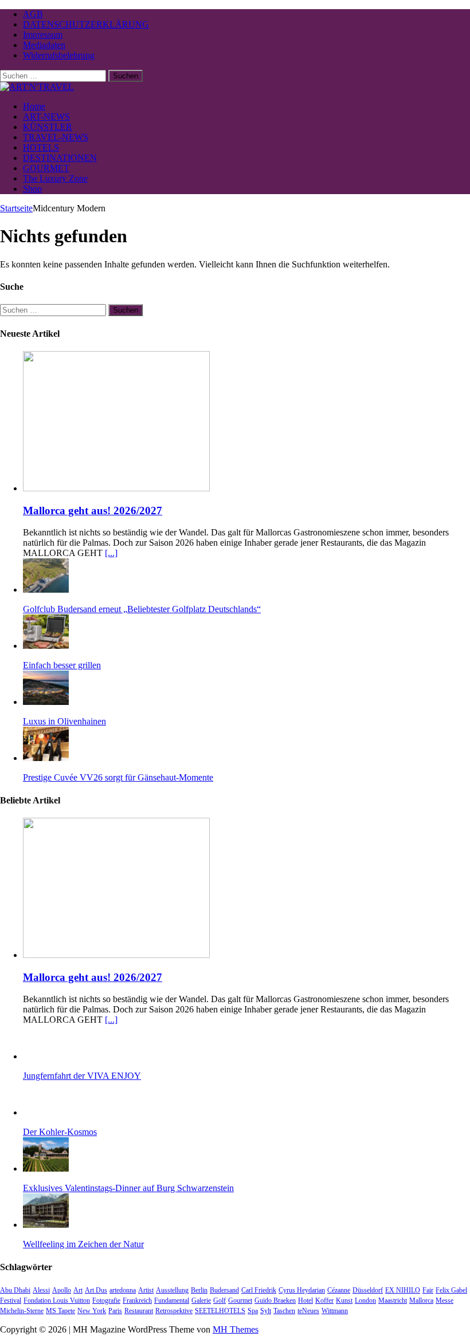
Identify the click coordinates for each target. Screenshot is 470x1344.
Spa (253, 1311)
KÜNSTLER (47, 127)
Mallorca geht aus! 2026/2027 (92, 511)
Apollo (61, 1290)
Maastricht (392, 1300)
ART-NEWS (46, 116)
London (365, 1300)
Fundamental (171, 1300)
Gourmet (240, 1300)
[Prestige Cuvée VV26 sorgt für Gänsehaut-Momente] (46, 758)
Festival (10, 1300)
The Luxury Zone (55, 178)
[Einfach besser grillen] (46, 646)
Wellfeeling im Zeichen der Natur (83, 1244)
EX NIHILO (402, 1290)
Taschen (284, 1311)
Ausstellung (172, 1290)
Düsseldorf (367, 1290)
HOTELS (41, 147)
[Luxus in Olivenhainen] (46, 702)
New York (91, 1311)
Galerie (201, 1300)
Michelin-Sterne (22, 1311)
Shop (32, 189)
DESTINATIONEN (60, 158)
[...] (111, 553)
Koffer (324, 1300)
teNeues (308, 1311)
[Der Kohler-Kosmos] (46, 1112)
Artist (146, 1290)
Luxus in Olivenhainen (64, 721)
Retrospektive (174, 1311)
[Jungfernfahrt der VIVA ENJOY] (46, 1056)
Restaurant (138, 1311)
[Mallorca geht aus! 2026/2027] (116, 488)
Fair (427, 1290)
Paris (115, 1311)
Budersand (224, 1290)
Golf (219, 1300)
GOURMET (46, 168)
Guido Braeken (275, 1300)
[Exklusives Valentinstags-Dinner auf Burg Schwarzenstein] (46, 1168)
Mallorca (421, 1300)
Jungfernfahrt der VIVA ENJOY (82, 1076)
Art (78, 1290)
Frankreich (137, 1300)
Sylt (265, 1311)
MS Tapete (60, 1311)
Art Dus (96, 1290)
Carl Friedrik (258, 1290)
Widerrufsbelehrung (59, 55)
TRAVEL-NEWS (55, 137)
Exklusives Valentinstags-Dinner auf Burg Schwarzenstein (128, 1188)
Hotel (305, 1300)
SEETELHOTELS (220, 1311)
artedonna (122, 1290)
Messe (444, 1300)
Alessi (41, 1290)
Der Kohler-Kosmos (60, 1132)
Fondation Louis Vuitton (56, 1300)
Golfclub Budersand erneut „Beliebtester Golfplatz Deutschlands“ (142, 609)
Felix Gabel (451, 1290)
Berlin (199, 1290)
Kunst (344, 1300)
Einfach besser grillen (62, 665)
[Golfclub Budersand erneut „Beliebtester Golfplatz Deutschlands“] (46, 589)
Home (34, 106)
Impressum (42, 35)
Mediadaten (44, 45)
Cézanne (338, 1290)
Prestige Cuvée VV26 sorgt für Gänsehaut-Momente (118, 777)
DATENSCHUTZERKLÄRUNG (86, 24)
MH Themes (235, 1329)
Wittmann (335, 1311)
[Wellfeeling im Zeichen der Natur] (46, 1224)
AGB (33, 14)
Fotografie (106, 1300)
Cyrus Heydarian (302, 1290)
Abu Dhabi (15, 1290)
